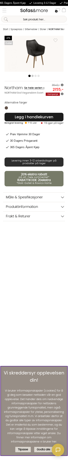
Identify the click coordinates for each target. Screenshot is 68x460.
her (54, 441)
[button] (58, 450)
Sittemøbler (31, 29)
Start (5, 29)
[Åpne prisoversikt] (62, 85)
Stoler (43, 29)
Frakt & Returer (18, 216)
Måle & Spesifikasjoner (24, 197)
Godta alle (43, 449)
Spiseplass (16, 29)
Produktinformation (22, 207)
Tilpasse (23, 449)
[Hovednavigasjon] (4, 10)
